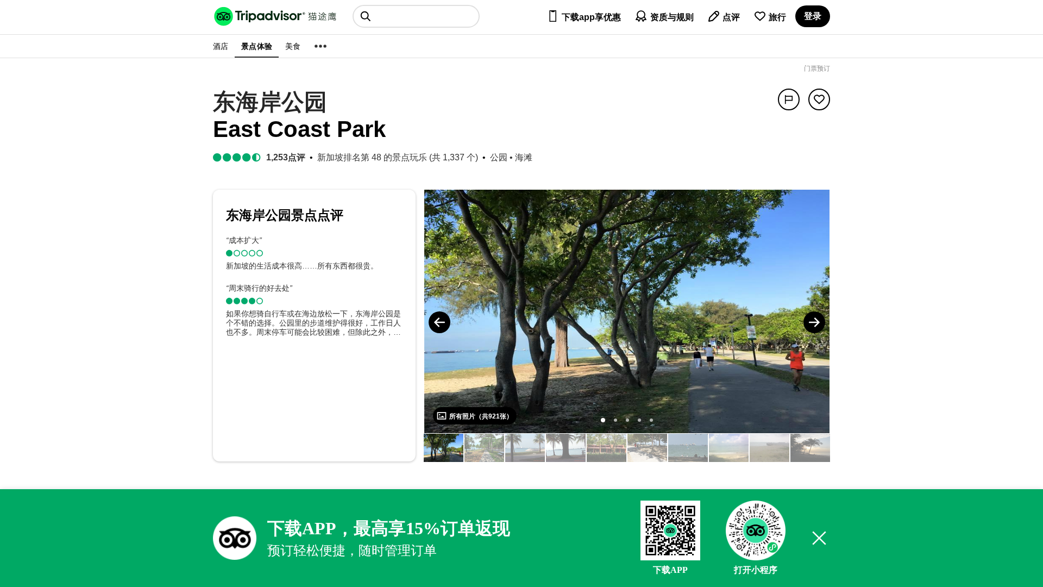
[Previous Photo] (439, 322)
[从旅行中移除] (819, 99)
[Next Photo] (814, 322)
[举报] (789, 99)
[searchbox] (416, 16)
